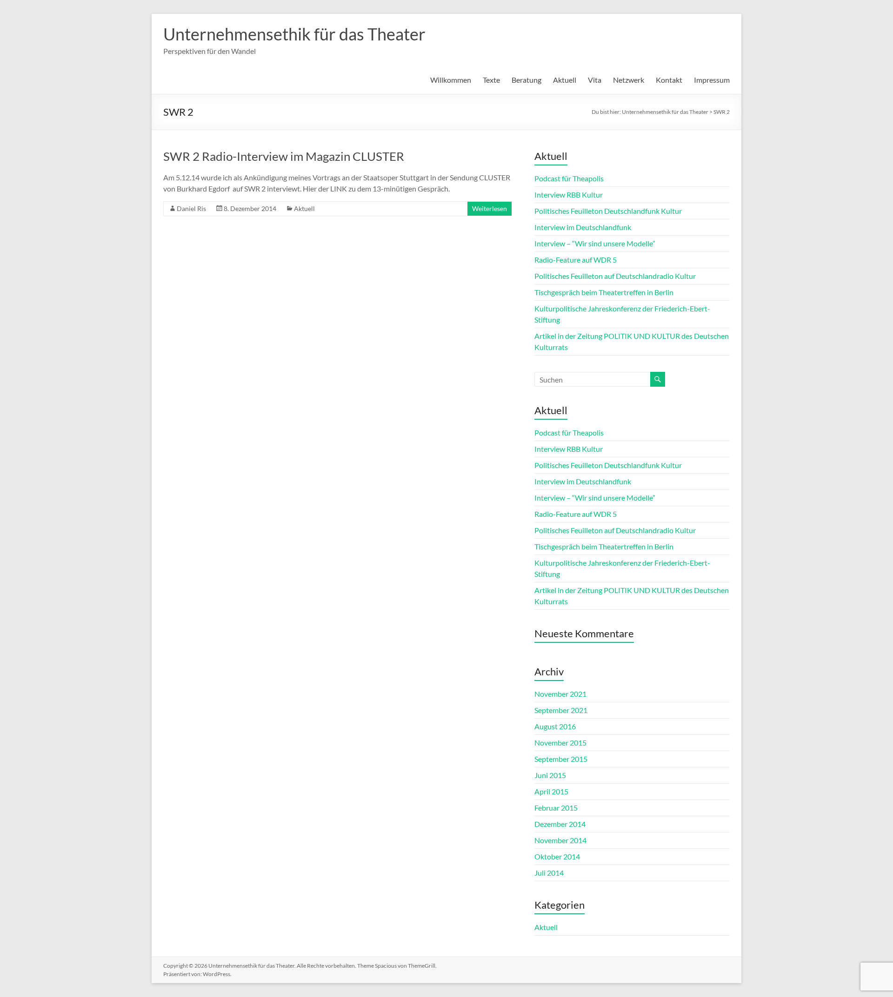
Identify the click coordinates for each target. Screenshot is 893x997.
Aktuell (564, 79)
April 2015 (551, 791)
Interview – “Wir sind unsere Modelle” (594, 243)
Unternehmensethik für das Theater (294, 34)
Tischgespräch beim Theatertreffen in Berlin (603, 292)
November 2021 (560, 693)
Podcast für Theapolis (569, 178)
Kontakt (669, 79)
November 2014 (560, 840)
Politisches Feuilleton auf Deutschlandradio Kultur (615, 275)
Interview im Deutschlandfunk (582, 227)
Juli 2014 (549, 872)
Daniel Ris (191, 208)
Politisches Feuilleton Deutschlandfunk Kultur (608, 210)
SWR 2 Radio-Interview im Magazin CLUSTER (283, 156)
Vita (594, 79)
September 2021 (560, 710)
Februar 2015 (556, 807)
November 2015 (560, 742)
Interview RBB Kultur (568, 194)
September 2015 (560, 758)
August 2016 (555, 726)
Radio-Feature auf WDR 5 (575, 259)
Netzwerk (628, 79)
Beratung (526, 79)
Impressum (712, 79)
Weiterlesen (489, 208)
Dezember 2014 (560, 823)
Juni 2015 (550, 775)
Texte (491, 79)
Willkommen (450, 79)
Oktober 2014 (557, 856)
